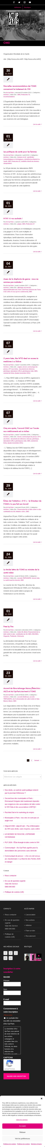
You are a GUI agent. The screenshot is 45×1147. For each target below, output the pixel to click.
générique (6, 371)
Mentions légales (36, 1144)
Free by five (8, 627)
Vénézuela (20, 636)
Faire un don (30, 931)
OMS (19, 94)
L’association (30, 915)
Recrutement (30, 936)
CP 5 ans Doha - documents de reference (21, 369)
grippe (19, 224)
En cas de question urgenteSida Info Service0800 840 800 (15, 884)
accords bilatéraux (23, 697)
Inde (38, 578)
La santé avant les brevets (11, 580)
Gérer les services (22, 1120)
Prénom (6, 981)
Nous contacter (10, 876)
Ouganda (6, 636)
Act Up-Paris (10, 92)
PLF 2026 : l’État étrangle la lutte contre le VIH (22, 842)
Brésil (25, 632)
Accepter (22, 1126)
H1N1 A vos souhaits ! (12, 219)
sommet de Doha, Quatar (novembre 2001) (16, 373)
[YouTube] (5, 958)
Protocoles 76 (25, 94)
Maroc (10, 701)
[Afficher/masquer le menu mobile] (40, 14)
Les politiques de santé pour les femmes (20, 152)
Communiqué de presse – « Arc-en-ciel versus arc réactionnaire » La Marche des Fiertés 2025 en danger (22, 859)
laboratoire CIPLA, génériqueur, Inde (22, 371)
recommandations (9, 97)
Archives (6, 94)
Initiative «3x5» (20, 511)
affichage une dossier (24, 287)
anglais (19, 367)
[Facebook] (5, 953)
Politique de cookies (9, 1144)
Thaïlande (13, 636)
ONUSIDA (35, 634)
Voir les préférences (22, 1139)
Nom (5, 989)
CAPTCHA (8, 1058)
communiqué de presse (29, 437)
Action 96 (20, 632)
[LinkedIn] (11, 958)
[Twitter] (11, 953)
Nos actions (30, 920)
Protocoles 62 (16, 161)
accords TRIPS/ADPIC (24, 578)
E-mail (6, 999)
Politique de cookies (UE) (14, 892)
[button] (41, 1098)
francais (29, 439)
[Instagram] (16, 953)
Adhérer (29, 925)
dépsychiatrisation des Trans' (12, 289)
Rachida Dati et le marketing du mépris (19, 812)
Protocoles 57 (30, 224)
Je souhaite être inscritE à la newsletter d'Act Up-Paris (11, 1021)
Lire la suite (36, 124)
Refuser (23, 1132)
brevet (25, 367)
